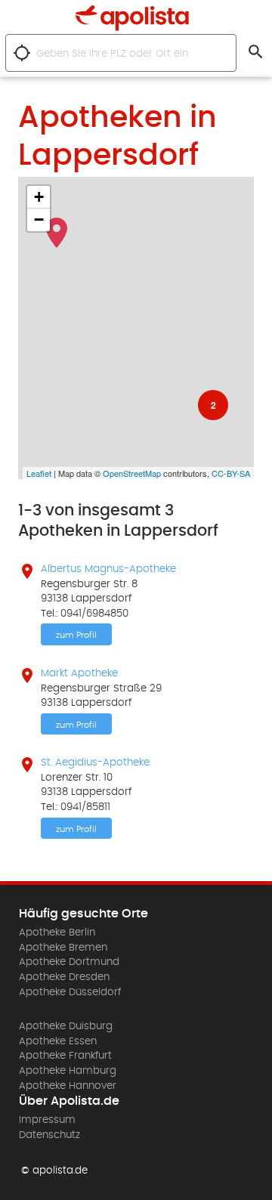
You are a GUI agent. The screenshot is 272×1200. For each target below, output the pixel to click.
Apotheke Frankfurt (65, 1055)
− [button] (39, 219)
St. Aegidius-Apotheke (95, 762)
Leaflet (38, 473)
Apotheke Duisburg (66, 1026)
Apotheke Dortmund (69, 962)
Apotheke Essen (58, 1041)
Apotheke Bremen (63, 947)
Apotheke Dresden (64, 977)
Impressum (47, 1120)
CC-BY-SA (231, 473)
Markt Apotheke (79, 673)
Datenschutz (49, 1135)
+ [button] (39, 196)
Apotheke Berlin (57, 932)
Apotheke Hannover (67, 1086)
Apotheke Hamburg (67, 1070)
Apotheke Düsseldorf (70, 992)
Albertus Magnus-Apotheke (108, 569)
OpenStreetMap (132, 473)
